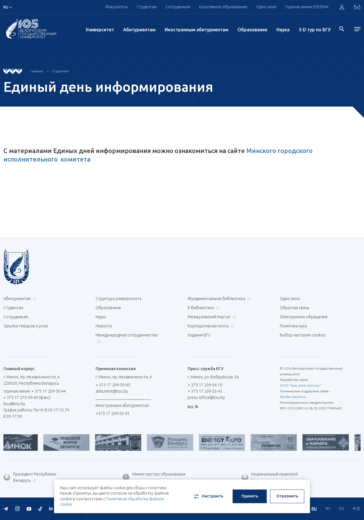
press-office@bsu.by (206, 397)
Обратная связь (294, 307)
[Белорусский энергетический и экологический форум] (211, 442)
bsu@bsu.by (14, 403)
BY (328, 508)
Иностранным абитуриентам (196, 29)
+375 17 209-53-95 (112, 413)
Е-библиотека (201, 307)
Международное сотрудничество (127, 335)
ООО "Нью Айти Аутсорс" (300, 385)
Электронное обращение (304, 317)
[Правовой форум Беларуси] (55, 442)
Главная (36, 71)
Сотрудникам (15, 317)
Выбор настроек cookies (303, 335)
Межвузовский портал (209, 317)
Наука (282, 29)
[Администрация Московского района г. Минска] (107, 442)
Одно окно (266, 7)
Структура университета (118, 298)
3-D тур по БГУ (315, 29)
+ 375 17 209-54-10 (205, 385)
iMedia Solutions (293, 397)
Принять (249, 496)
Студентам (60, 71)
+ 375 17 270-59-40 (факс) (26, 397)
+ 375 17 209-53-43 (205, 391)
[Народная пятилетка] (262, 442)
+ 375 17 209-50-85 (113, 385)
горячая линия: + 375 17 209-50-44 (34, 391)
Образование (252, 29)
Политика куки (293, 326)
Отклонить (287, 496)
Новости (104, 326)
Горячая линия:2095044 (306, 7)
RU (314, 508)
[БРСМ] (159, 442)
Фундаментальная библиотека (217, 298)
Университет (100, 29)
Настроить (212, 496)
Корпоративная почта (208, 326)
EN (341, 508)
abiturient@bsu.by (112, 391)
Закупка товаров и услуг (25, 326)
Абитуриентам (139, 29)
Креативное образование (223, 7)
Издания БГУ (199, 335)
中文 (357, 508)
